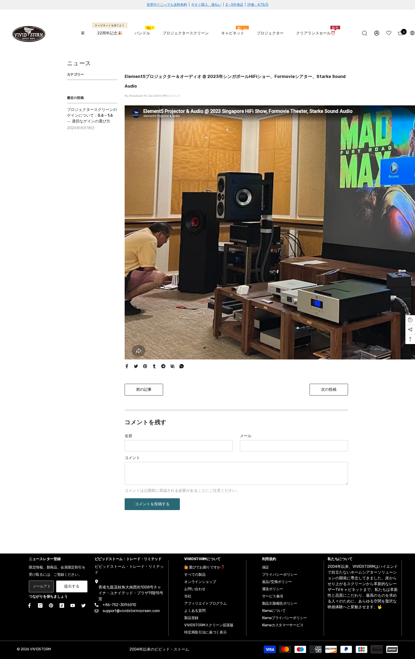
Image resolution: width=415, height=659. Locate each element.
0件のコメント (171, 95)
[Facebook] (127, 366)
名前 (128, 436)
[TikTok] (62, 605)
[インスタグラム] (40, 605)
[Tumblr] (154, 366)
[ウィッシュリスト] (388, 33)
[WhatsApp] (181, 366)
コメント (132, 457)
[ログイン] (377, 33)
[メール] (172, 366)
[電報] (163, 366)
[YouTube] (72, 605)
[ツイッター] (136, 366)
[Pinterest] (145, 366)
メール (245, 436)
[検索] (364, 33)
